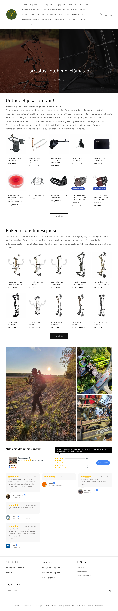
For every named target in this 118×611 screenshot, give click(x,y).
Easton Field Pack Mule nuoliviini (14, 159)
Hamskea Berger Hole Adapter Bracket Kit (59, 196)
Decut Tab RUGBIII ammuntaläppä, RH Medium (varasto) (101, 197)
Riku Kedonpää (17, 495)
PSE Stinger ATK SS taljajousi (36, 283)
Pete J (14, 517)
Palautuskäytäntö (50, 606)
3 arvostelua (16, 497)
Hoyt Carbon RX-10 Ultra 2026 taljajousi (101, 283)
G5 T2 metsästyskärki (37, 195)
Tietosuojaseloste (84, 575)
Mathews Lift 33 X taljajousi (100, 324)
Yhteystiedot (82, 571)
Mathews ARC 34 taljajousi (57, 324)
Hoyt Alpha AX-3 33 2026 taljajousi (79, 283)
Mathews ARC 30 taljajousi (78, 324)
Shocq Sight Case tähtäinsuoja (100, 159)
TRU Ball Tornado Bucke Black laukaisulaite (57, 160)
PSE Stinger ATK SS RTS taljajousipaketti (15, 283)
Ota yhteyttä (59, 80)
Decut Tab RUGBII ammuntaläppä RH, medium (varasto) (79, 197)
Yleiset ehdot (82, 567)
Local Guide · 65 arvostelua (57, 486)
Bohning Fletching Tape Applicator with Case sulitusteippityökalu (15, 198)
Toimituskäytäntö (87, 606)
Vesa (13, 545)
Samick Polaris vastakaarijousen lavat (36, 160)
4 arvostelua (16, 547)
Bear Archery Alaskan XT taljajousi (58, 283)
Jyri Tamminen (89, 490)
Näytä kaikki (59, 216)
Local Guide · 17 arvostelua (21, 519)
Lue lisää (10, 489)
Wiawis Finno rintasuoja (77, 159)
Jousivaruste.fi (24, 606)
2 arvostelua (88, 493)
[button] (35, 4)
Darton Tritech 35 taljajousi (14, 324)
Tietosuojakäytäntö (64, 606)
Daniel (50, 483)
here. (80, 451)
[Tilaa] (44, 590)
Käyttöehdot (76, 606)
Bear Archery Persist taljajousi (37, 324)
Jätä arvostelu (103, 463)
